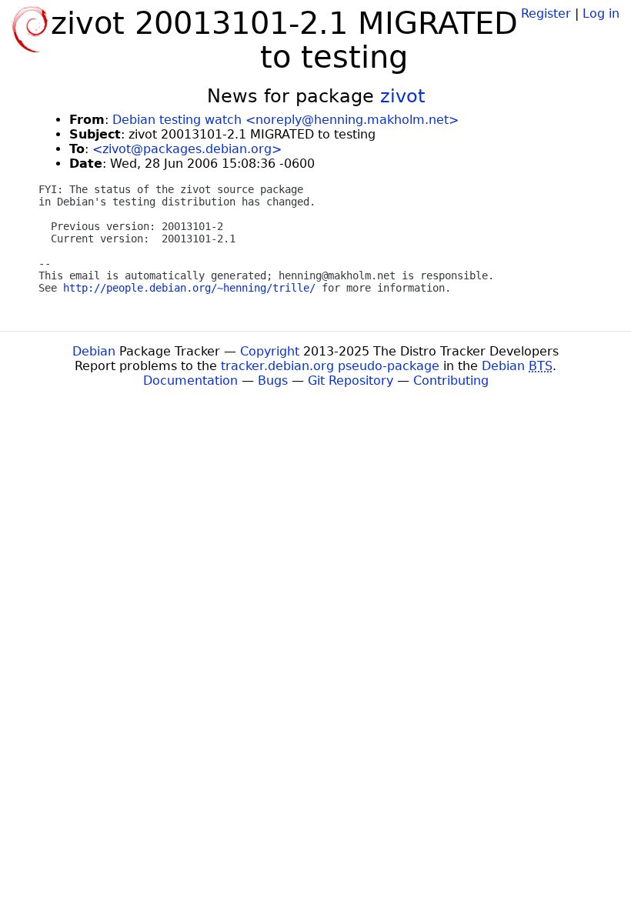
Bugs (273, 380)
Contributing (451, 380)
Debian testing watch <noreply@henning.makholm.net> (285, 119)
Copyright (269, 351)
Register (546, 13)
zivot (402, 96)
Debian (93, 351)
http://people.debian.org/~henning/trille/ (189, 288)
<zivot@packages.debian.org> (187, 149)
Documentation (190, 380)
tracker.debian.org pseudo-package (330, 366)
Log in (601, 13)
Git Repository (350, 380)
